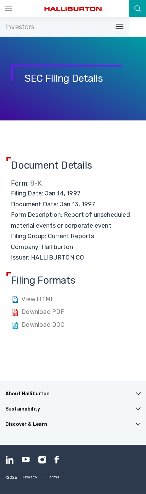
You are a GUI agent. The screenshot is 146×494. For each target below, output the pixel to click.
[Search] (137, 8)
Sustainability (22, 409)
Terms (53, 477)
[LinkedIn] (9, 460)
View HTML (37, 299)
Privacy (30, 477)
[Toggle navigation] (117, 27)
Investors (19, 27)
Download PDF (42, 312)
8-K (36, 183)
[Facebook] (58, 460)
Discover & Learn (26, 424)
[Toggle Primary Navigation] (8, 8)
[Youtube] (26, 460)
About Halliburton (27, 394)
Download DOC (43, 324)
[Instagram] (42, 460)
